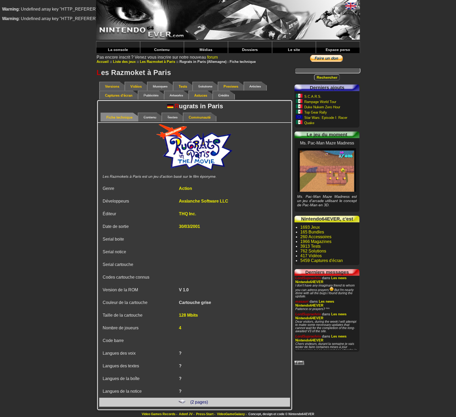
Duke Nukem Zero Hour (322, 107)
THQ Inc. (187, 214)
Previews (231, 86)
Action (185, 188)
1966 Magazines (315, 241)
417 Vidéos (311, 256)
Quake (309, 123)
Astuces (200, 95)
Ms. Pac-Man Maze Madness (327, 170)
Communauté (200, 117)
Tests (183, 86)
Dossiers (250, 50)
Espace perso (338, 50)
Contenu (162, 50)
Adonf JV (186, 414)
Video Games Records (158, 414)
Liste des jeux (124, 62)
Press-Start (204, 414)
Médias (206, 50)
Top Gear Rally (315, 112)
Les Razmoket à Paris (157, 62)
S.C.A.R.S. (312, 97)
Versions (112, 86)
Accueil (103, 62)
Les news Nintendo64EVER (320, 280)
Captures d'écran (118, 95)
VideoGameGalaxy (231, 414)
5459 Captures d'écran (321, 260)
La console (118, 50)
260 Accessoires (315, 237)
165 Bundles (312, 232)
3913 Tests (310, 246)
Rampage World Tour (320, 102)
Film (299, 363)
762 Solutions (313, 251)
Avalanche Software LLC (203, 201)
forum (212, 57)
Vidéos (136, 86)
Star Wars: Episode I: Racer (325, 118)
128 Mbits (188, 315)
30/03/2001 (189, 226)
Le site (294, 50)
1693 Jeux (310, 227)
